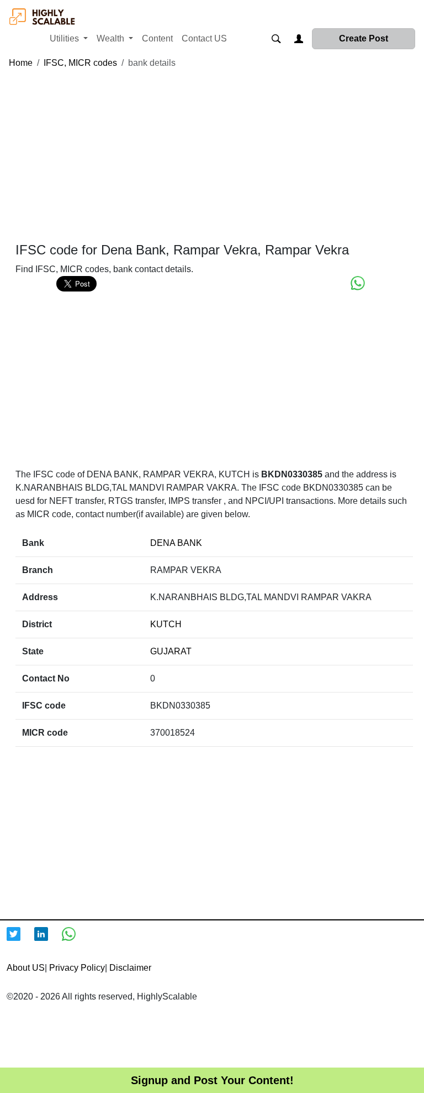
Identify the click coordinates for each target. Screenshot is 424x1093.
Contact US (204, 38)
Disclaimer (130, 967)
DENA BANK (176, 543)
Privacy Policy (77, 967)
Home (21, 62)
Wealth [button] (111, 38)
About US (26, 967)
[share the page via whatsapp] (357, 283)
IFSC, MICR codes (80, 62)
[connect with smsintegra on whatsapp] (75, 941)
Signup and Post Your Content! (212, 1080)
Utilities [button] (65, 38)
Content (157, 38)
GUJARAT (171, 651)
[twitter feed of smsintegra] (20, 941)
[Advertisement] (214, 156)
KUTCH (166, 624)
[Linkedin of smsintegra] (48, 941)
